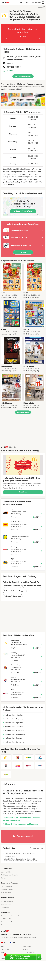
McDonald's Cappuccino (32, 586)
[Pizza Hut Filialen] (6, 765)
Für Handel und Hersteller (9, 875)
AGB (2, 952)
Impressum (27, 946)
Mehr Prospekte (23, 412)
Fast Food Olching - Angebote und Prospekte (20, 824)
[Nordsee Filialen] (40, 765)
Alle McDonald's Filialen (23, 76)
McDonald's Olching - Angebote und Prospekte (21, 817)
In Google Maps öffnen (23, 211)
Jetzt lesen (23, 492)
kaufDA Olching (8, 853)
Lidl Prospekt (5, 907)
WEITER (23, 37)
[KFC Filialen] (29, 765)
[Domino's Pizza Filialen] (40, 757)
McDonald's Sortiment (11, 821)
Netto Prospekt (6, 904)
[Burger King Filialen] (17, 757)
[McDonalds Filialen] (6, 757)
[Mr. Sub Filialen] (6, 774)
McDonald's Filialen (9, 856)
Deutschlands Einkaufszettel (10, 916)
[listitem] (12, 280)
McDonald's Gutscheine (12, 596)
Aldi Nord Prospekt (7, 901)
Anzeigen (40, 7)
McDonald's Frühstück (12, 586)
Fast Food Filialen (29, 853)
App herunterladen (7, 922)
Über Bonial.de (6, 872)
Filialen (18, 853)
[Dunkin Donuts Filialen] (17, 765)
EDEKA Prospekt (6, 887)
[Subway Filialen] (29, 757)
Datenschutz (5, 949)
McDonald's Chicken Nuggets (14, 591)
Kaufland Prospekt (7, 890)
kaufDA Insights (6, 919)
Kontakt (25, 949)
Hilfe (2, 946)
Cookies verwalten (29, 952)
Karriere (3, 878)
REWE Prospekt (6, 893)
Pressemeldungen (7, 925)
